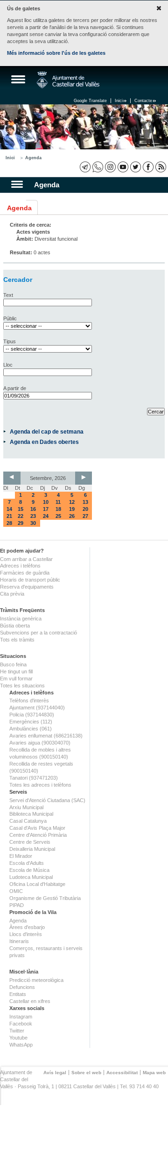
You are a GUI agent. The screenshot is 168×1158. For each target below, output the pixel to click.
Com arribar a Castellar (26, 559)
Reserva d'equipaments (27, 587)
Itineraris (19, 941)
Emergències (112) (30, 721)
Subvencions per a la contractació (38, 632)
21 (9, 516)
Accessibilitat (122, 1072)
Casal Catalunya (28, 821)
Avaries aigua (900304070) (39, 742)
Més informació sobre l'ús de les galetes (56, 53)
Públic (10, 318)
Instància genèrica (21, 618)
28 (9, 523)
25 (58, 516)
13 (85, 502)
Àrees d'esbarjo (27, 927)
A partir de (14, 388)
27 (85, 516)
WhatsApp (21, 1044)
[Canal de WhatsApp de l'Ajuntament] (97, 167)
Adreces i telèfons (20, 565)
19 (72, 509)
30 (33, 523)
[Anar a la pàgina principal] (67, 80)
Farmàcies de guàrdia (24, 572)
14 (9, 509)
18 (58, 509)
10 (46, 502)
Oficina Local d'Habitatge (37, 884)
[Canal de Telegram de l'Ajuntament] (85, 167)
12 (72, 502)
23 (33, 516)
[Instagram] (110, 167)
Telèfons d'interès (29, 700)
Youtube (18, 1037)
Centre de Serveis (29, 842)
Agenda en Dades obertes (44, 442)
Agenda (33, 157)
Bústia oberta (15, 625)
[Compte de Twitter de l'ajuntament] (135, 167)
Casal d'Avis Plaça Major (37, 828)
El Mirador (20, 856)
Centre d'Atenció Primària (38, 835)
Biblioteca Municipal (31, 814)
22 (20, 516)
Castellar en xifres (29, 1001)
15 (20, 509)
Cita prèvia (12, 594)
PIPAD (16, 905)
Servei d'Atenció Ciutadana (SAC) (47, 800)
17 (46, 509)
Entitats (17, 994)
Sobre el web (86, 1072)
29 (20, 523)
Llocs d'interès (25, 934)
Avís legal (54, 1072)
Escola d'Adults (26, 863)
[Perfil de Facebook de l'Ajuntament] (148, 167)
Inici (119, 100)
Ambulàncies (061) (30, 728)
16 (33, 509)
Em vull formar (16, 678)
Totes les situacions (22, 685)
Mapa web (154, 1072)
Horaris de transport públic (30, 580)
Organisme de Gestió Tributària (45, 898)
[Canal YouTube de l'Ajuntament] (123, 167)
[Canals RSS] (160, 167)
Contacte (143, 100)
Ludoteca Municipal (31, 877)
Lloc (8, 365)
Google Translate (90, 100)
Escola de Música (29, 870)
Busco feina (13, 664)
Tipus (9, 341)
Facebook (20, 1023)
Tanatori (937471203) (33, 778)
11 (58, 502)
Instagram (20, 1016)
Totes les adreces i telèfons (40, 785)
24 (46, 516)
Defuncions (22, 987)
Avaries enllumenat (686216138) (46, 735)
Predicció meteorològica (36, 980)
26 (72, 516)
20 (85, 509)
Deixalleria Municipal (32, 849)
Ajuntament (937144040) (37, 707)
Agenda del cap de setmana (47, 431)
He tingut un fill (16, 671)
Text (8, 295)
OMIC (16, 891)
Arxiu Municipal (26, 807)
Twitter (16, 1030)
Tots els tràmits (17, 639)
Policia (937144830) (31, 714)
